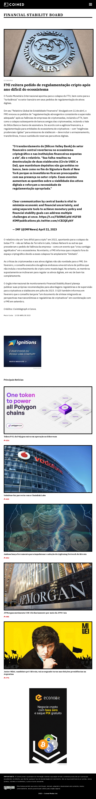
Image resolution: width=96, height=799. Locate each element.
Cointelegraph (20, 309)
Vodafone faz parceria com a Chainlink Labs (25, 495)
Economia (8, 80)
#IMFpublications (24, 220)
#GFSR (76, 217)
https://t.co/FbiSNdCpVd (55, 217)
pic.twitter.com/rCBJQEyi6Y (55, 220)
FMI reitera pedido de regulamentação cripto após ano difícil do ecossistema (47, 87)
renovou (12, 114)
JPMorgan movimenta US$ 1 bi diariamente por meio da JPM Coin (35, 613)
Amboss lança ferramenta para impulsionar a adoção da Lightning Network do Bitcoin (45, 554)
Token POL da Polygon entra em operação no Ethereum (30, 436)
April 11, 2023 (48, 229)
